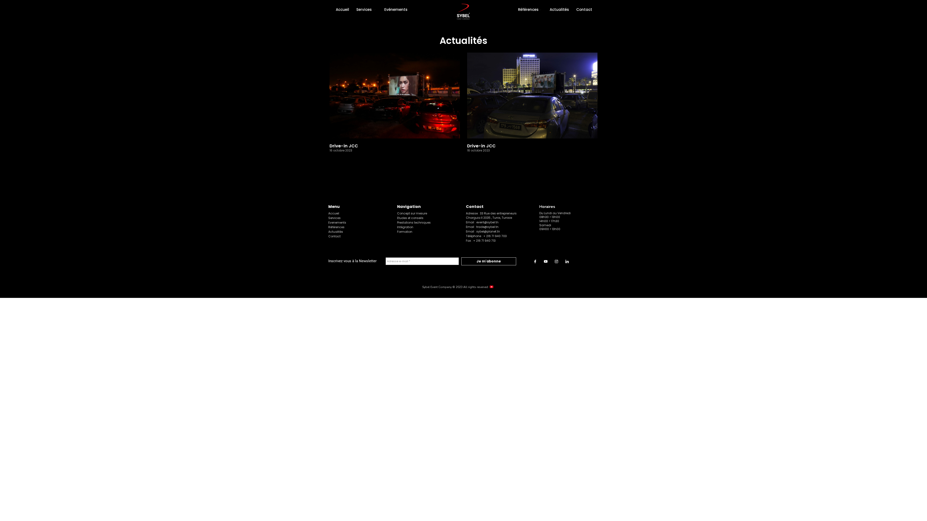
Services (364, 9)
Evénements (395, 9)
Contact (584, 9)
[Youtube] (545, 261)
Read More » (339, 158)
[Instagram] (556, 261)
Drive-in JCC (344, 146)
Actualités (559, 9)
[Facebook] (535, 261)
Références (528, 9)
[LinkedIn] (567, 261)
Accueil (342, 9)
